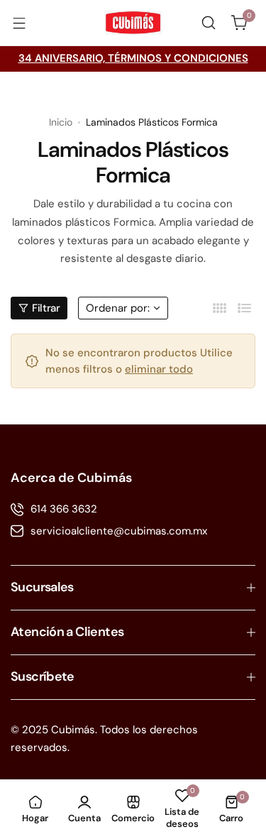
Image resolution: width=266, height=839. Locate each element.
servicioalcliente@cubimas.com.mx (119, 531)
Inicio (60, 122)
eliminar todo (159, 369)
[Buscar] (208, 22)
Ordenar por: (118, 308)
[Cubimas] (133, 23)
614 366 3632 (64, 509)
